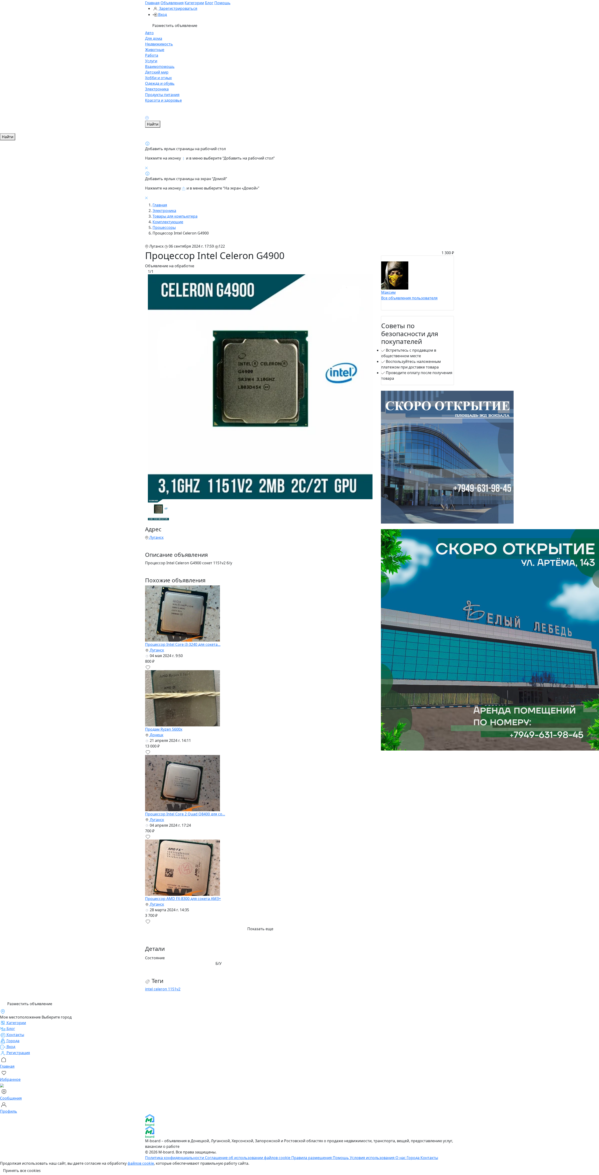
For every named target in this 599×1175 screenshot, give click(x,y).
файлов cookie (141, 1163)
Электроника (157, 89)
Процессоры (164, 227)
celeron (161, 989)
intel (149, 989)
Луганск (156, 537)
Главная (152, 2)
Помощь (222, 2)
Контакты (429, 1157)
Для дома (153, 38)
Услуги (151, 60)
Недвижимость (159, 44)
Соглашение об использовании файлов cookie (248, 1157)
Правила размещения (312, 1157)
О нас (401, 1157)
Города (413, 1157)
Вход (162, 14)
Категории (194, 2)
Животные (154, 49)
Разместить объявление (174, 25)
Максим (388, 292)
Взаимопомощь (160, 66)
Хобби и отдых (158, 77)
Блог (209, 2)
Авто (149, 32)
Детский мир (156, 72)
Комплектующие (168, 221)
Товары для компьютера (175, 216)
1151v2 (174, 989)
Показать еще (260, 928)
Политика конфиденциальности (175, 1157)
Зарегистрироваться (177, 8)
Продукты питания (162, 94)
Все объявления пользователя (409, 298)
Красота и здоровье (163, 100)
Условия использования (372, 1157)
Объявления (172, 2)
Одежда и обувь (160, 83)
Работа (151, 55)
